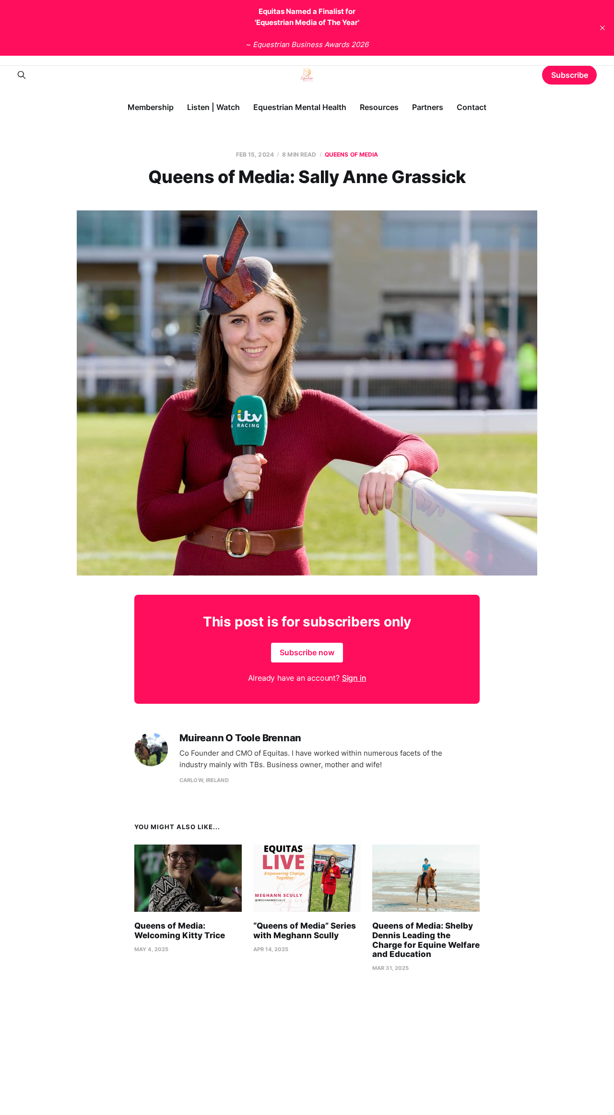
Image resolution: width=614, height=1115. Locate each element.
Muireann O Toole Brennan (240, 738)
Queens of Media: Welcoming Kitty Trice (179, 930)
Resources (379, 107)
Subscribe (569, 75)
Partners (427, 107)
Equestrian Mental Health (299, 107)
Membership (151, 107)
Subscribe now (307, 652)
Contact (471, 107)
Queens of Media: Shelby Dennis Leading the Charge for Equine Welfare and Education (426, 940)
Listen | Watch (213, 107)
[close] (602, 28)
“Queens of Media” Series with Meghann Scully (304, 930)
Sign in (354, 678)
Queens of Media (351, 154)
